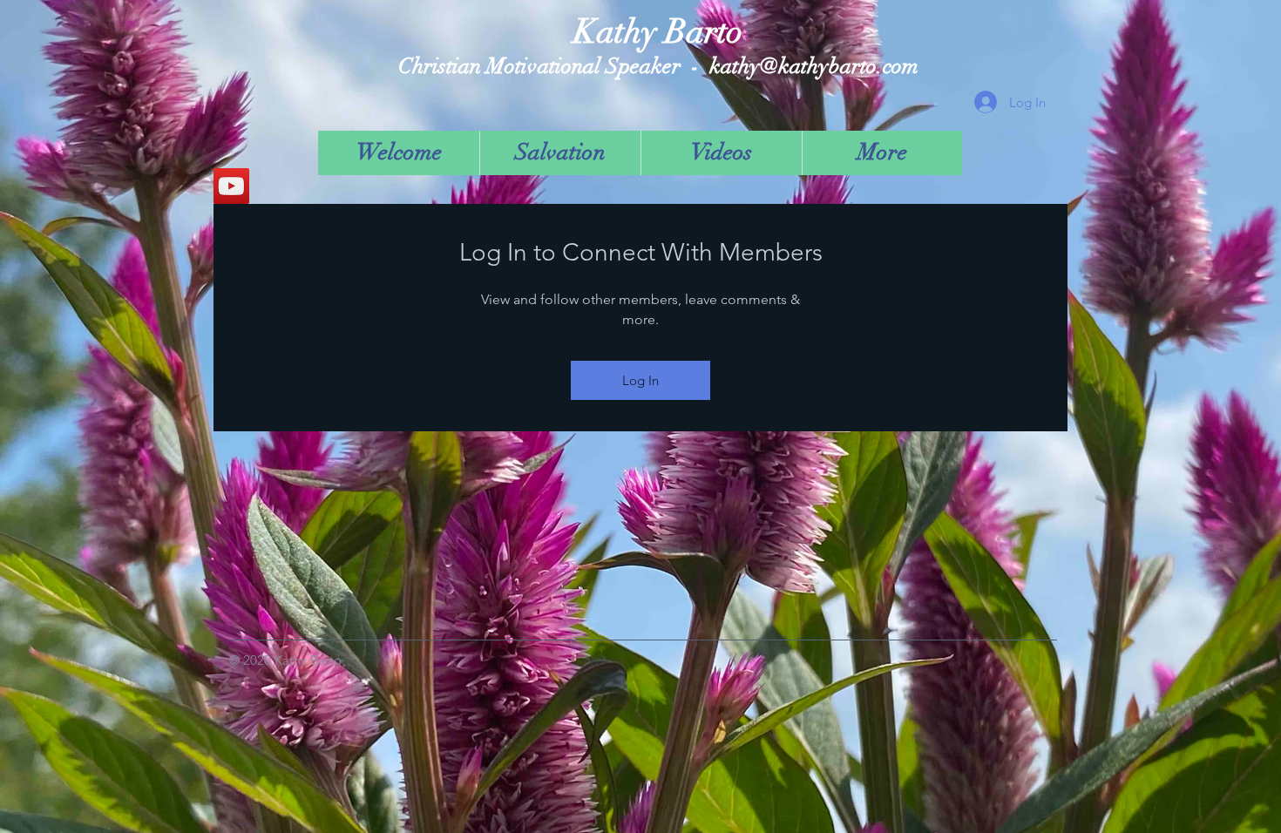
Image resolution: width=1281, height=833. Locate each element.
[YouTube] (231, 186)
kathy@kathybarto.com (813, 65)
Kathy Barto (657, 31)
